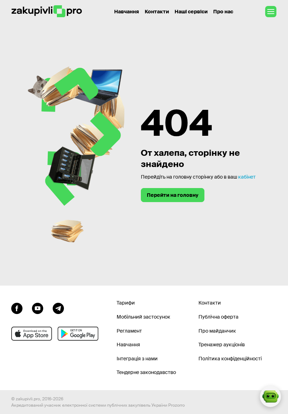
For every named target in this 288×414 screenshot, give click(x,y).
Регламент (129, 331)
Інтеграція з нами (137, 358)
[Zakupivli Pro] (47, 11)
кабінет (247, 177)
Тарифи (126, 303)
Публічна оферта (218, 317)
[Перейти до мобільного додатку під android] (78, 334)
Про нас (223, 11)
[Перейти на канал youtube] (37, 307)
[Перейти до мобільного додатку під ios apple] (31, 334)
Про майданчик (217, 331)
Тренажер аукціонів (221, 344)
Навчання (126, 11)
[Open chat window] (270, 396)
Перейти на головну (172, 195)
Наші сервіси (191, 11)
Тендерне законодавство (146, 372)
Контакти (157, 11)
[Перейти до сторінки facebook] (16, 307)
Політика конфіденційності (230, 358)
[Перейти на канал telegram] (58, 307)
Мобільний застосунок (143, 317)
